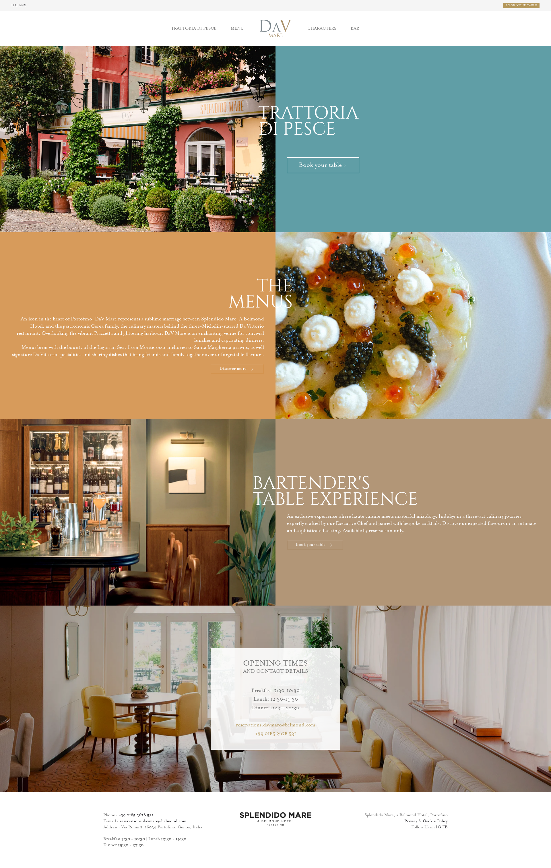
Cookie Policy (435, 821)
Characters (321, 28)
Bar (355, 28)
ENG (22, 5)
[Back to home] (275, 28)
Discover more (233, 368)
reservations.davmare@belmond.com (275, 725)
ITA (14, 5)
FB (445, 827)
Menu (237, 28)
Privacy (410, 821)
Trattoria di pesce (193, 28)
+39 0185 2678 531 (275, 733)
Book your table (310, 544)
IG (438, 827)
